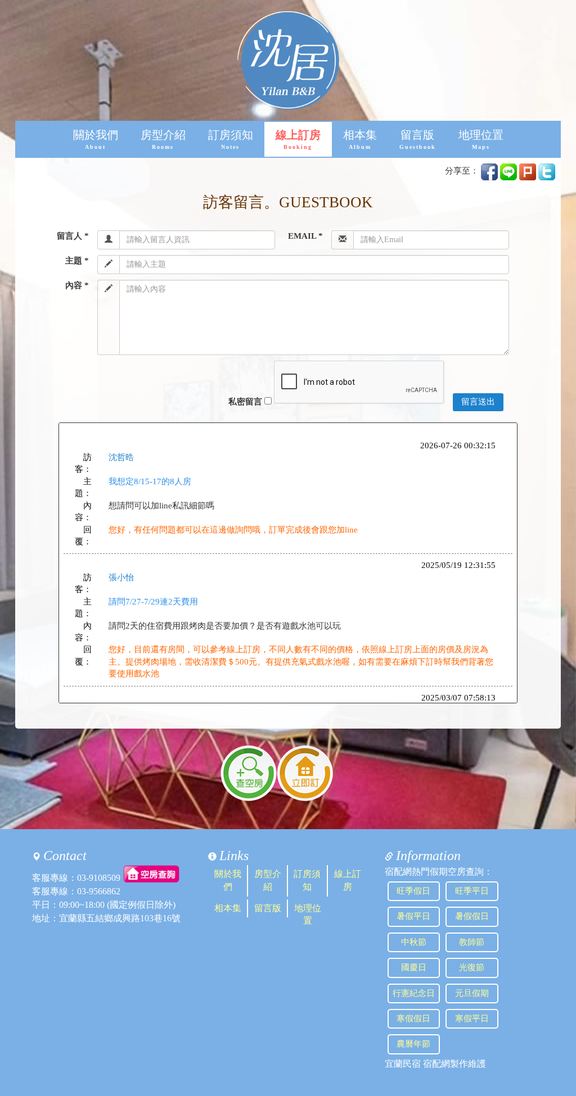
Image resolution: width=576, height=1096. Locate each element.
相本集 (360, 139)
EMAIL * (305, 235)
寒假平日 (472, 1018)
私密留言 (245, 401)
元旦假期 (472, 993)
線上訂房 (298, 139)
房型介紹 (163, 139)
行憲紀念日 (414, 993)
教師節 (471, 942)
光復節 (471, 967)
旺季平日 (472, 890)
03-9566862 (98, 891)
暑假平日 (413, 916)
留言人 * (73, 235)
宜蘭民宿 (403, 1063)
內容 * (77, 285)
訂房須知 (230, 139)
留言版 (417, 139)
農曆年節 (413, 1043)
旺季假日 (413, 890)
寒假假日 (413, 1018)
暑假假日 (472, 916)
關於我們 (95, 139)
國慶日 (413, 967)
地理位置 (480, 139)
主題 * (77, 260)
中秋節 (413, 942)
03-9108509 (98, 878)
